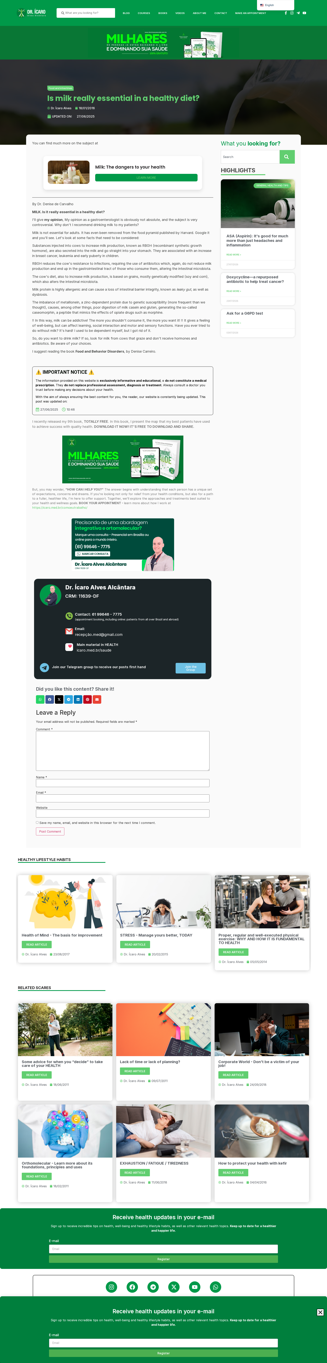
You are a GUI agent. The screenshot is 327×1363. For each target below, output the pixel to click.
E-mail (54, 1335)
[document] (163, 681)
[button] (320, 1312)
